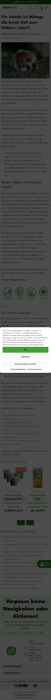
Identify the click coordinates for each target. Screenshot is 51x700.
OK (25, 349)
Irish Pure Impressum (34, 369)
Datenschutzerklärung (18, 369)
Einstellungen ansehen (25, 364)
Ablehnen (25, 357)
